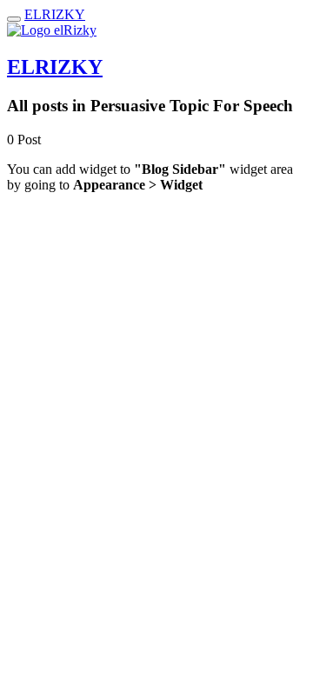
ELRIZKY (54, 14)
